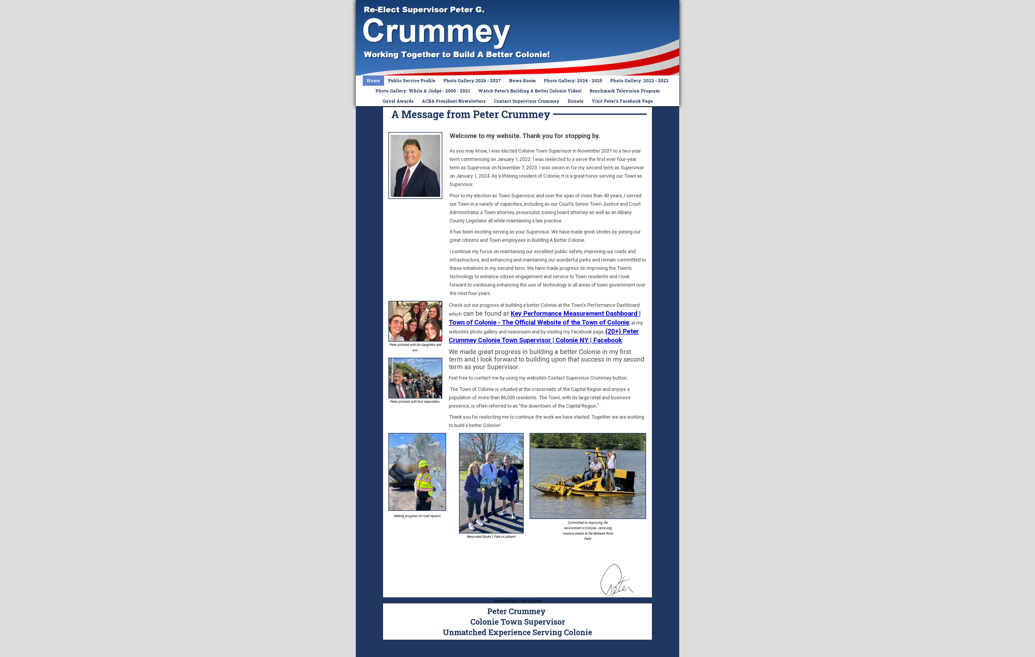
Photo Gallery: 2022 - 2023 (639, 80)
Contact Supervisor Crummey (527, 101)
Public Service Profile (411, 80)
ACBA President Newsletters (454, 101)
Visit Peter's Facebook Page (622, 101)
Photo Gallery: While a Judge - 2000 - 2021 (422, 91)
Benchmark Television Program (624, 91)
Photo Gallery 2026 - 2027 (472, 80)
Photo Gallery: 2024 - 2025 (573, 80)
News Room (522, 80)
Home (373, 80)
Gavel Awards (398, 101)
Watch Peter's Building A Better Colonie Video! (529, 91)
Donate (576, 101)
